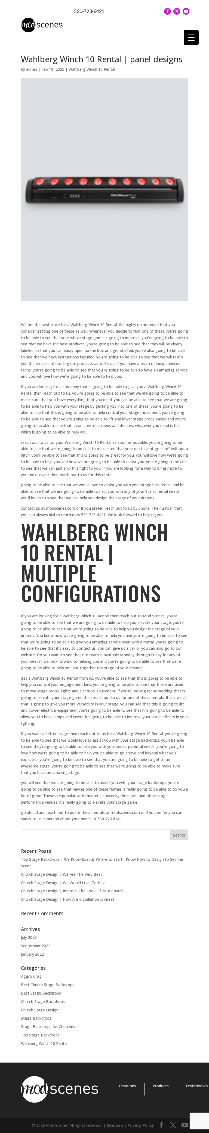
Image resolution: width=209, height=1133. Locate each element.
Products (161, 1085)
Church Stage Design (40, 1010)
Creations (127, 1085)
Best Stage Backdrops (41, 993)
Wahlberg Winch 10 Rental (92, 69)
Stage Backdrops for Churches (48, 1026)
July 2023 (29, 937)
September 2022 (35, 945)
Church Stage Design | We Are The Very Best (61, 874)
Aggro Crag (31, 976)
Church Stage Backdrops (43, 1001)
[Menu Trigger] (191, 37)
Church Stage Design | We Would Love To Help (63, 882)
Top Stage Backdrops (40, 1035)
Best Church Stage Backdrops (47, 984)
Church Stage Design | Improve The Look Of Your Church (72, 890)
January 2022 (32, 954)
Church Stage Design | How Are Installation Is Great (67, 899)
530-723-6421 (89, 11)
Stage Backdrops (36, 1018)
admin (31, 69)
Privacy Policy (140, 1125)
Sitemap (115, 1125)
